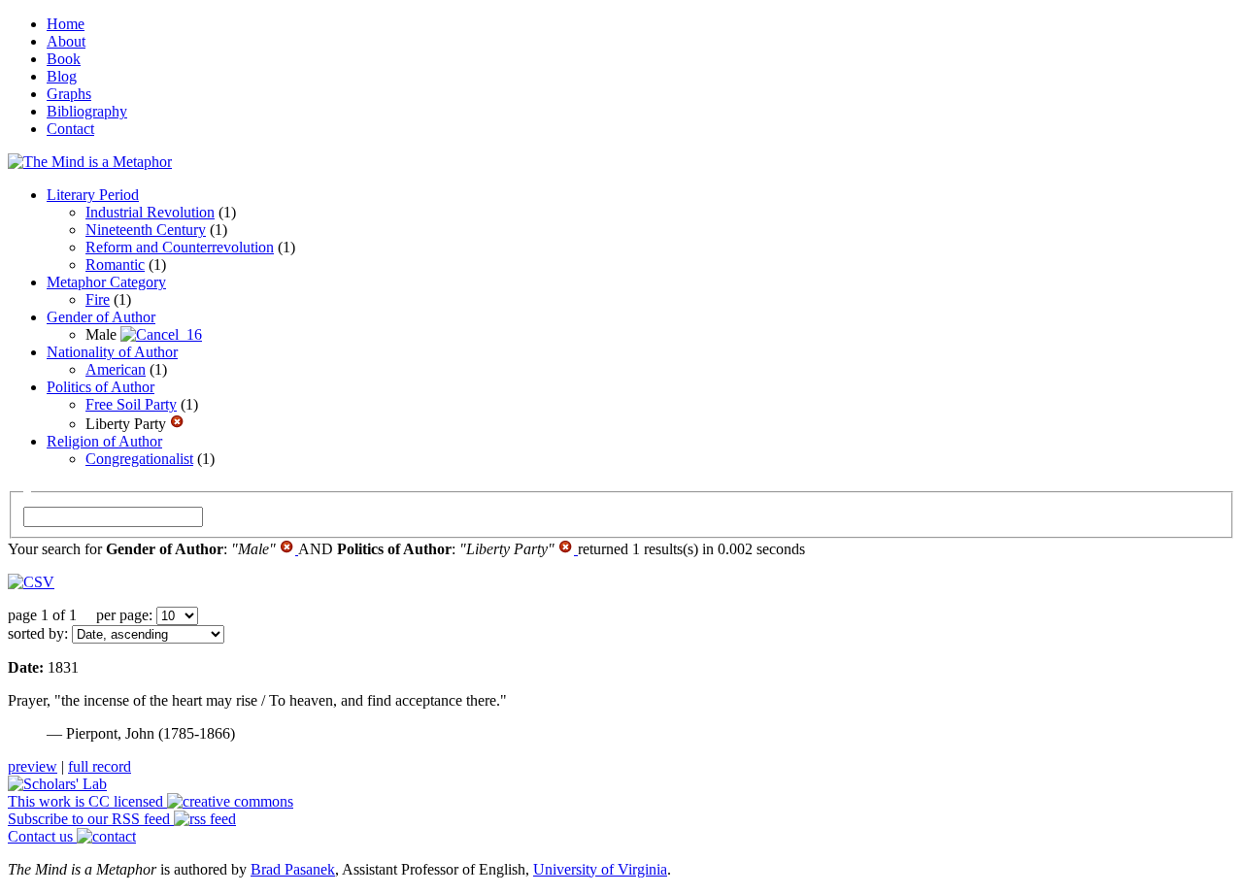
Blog (62, 76)
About (66, 41)
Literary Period (93, 194)
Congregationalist (139, 458)
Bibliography (87, 111)
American (115, 369)
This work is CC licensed (87, 801)
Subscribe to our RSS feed (91, 819)
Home (65, 24)
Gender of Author (101, 317)
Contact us (42, 836)
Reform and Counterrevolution (179, 247)
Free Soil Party (131, 404)
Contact (70, 128)
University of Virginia (600, 869)
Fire (97, 299)
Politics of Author (100, 387)
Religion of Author (104, 441)
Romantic (115, 264)
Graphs (69, 93)
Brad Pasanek (293, 869)
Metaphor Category (106, 282)
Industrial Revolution (150, 212)
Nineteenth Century (145, 229)
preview (32, 766)
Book (64, 58)
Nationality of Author (112, 352)
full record (99, 766)
